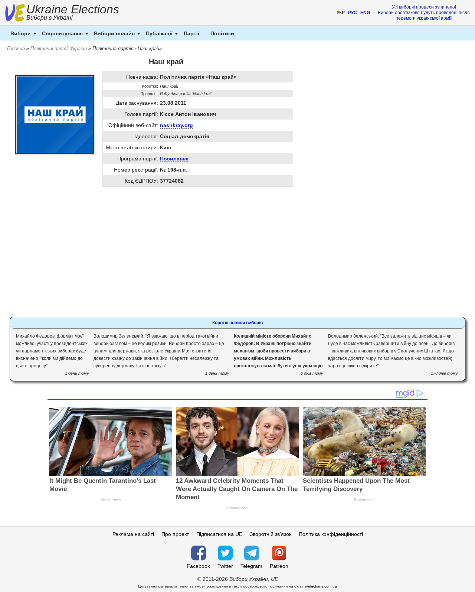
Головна (16, 48)
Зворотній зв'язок (270, 534)
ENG (365, 12)
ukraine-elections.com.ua (315, 586)
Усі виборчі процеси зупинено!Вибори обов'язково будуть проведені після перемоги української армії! (424, 12)
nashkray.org (176, 125)
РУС (352, 12)
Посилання (174, 159)
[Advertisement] (166, 256)
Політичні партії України (58, 48)
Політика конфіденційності (331, 534)
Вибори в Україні (49, 17)
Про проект (175, 534)
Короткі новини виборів (237, 322)
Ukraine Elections (72, 13)
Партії (191, 33)
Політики (222, 33)
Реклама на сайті (133, 534)
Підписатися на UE (219, 534)
